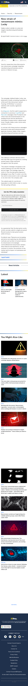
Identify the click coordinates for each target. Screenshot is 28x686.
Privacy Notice (21, 216)
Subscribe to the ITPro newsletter (18, 6)
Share (4, 60)
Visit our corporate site (20, 622)
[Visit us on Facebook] (5, 636)
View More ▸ (14, 604)
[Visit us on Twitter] (10, 636)
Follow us (16, 60)
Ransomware (18, 13)
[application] (14, 144)
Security (9, 13)
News (25, 36)
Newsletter (24, 60)
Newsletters (14, 663)
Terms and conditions (14, 651)
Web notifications (14, 657)
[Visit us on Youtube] (14, 636)
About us (14, 646)
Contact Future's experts (14, 643)
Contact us (14, 649)
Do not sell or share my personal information (14, 674)
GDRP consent (14, 666)
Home (3, 13)
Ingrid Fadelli (6, 36)
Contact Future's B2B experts (14, 671)
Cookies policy (14, 660)
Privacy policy (14, 654)
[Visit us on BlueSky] (19, 636)
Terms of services (19, 215)
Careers (14, 669)
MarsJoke (4, 115)
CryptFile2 (18, 113)
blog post (6, 111)
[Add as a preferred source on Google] (6, 626)
